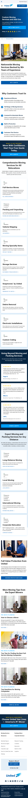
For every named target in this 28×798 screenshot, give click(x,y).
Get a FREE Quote (14, 27)
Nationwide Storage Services (10, 272)
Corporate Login (4, 748)
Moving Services (5, 733)
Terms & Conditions (5, 793)
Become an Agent (5, 743)
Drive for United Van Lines (7, 751)
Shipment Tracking (19, 741)
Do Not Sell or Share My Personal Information (6, 796)
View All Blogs (14, 704)
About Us (3, 746)
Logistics (17, 751)
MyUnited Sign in (23, 1)
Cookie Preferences (19, 793)
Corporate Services (19, 735)
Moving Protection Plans (13, 578)
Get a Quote (22, 5)
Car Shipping (6, 233)
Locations (17, 743)
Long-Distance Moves (8, 466)
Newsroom (17, 746)
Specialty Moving (7, 252)
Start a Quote (14, 425)
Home (2, 38)
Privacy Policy (17, 792)
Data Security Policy (5, 792)
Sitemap (3, 754)
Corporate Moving (7, 532)
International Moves (8, 510)
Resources (3, 735)
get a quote (14, 82)
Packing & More (18, 733)
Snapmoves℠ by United (8, 291)
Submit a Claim (18, 748)
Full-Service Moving (8, 196)
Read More (3, 627)
